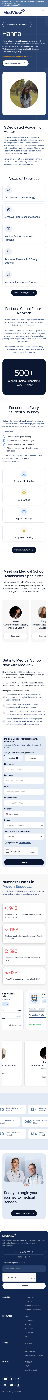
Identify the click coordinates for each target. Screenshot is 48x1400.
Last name (9, 775)
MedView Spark (31, 1370)
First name (9, 764)
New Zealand (30, 1351)
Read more (15, 636)
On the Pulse (30, 1332)
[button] (43, 11)
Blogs (27, 1316)
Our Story (29, 1298)
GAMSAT (28, 1362)
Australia (28, 1343)
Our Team (28, 1302)
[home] (13, 11)
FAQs (27, 1337)
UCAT (27, 1366)
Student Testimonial (33, 1310)
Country (7, 809)
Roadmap (28, 1328)
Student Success (32, 1306)
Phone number (10, 798)
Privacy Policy (25, 843)
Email (6, 786)
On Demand (29, 1320)
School (7, 820)
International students (34, 1355)
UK (26, 1347)
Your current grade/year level (17, 831)
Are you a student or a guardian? (19, 753)
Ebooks (28, 1324)
